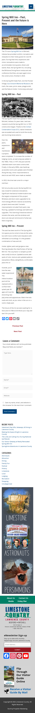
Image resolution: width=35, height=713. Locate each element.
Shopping (5, 481)
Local (3, 474)
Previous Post (17, 326)
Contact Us (23, 598)
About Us (11, 598)
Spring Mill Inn (16, 51)
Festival (4, 466)
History (4, 468)
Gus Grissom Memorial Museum (18, 84)
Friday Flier (22, 601)
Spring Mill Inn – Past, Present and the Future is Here (15, 20)
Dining (4, 461)
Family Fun (6, 463)
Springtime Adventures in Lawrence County (17, 446)
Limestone (5, 471)
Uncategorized (7, 484)
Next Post (18, 331)
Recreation (5, 479)
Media (11, 601)
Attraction (5, 458)
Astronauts (5, 456)
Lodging (5, 476)
